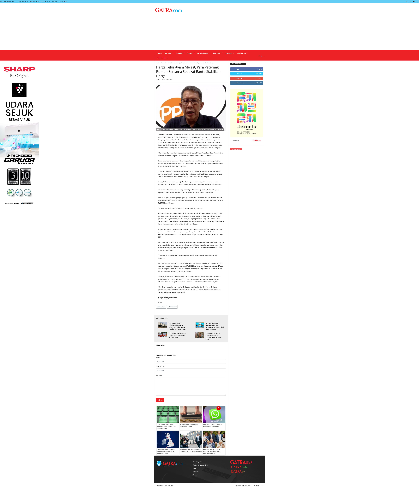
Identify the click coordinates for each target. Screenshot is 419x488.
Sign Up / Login (23, 1)
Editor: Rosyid (164, 299)
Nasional (168, 53)
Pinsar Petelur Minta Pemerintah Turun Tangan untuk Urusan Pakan (213, 336)
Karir (194, 468)
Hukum (189, 53)
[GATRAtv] (240, 471)
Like (260, 69)
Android (256, 485)
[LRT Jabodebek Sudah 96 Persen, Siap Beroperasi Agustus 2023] (162, 334)
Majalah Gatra (45, 1)
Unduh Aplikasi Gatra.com (243, 485)
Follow (259, 74)
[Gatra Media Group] (241, 462)
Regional (229, 53)
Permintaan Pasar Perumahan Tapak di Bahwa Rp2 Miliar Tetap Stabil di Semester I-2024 (177, 326)
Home (160, 53)
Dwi (159, 80)
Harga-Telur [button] (161, 307)
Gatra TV (54, 1)
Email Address (160, 366)
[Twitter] (414, 1)
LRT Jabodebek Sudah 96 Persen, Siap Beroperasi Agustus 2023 (177, 335)
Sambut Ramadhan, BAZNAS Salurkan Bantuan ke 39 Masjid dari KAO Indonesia (215, 326)
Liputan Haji (241, 53)
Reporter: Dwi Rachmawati (168, 297)
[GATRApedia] (240, 467)
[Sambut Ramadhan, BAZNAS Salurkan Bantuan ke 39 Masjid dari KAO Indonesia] (200, 325)
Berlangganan (34, 1)
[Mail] (417, 1)
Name (158, 357)
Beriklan (195, 471)
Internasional (202, 53)
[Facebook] (407, 1)
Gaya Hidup (217, 53)
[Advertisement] (209, 34)
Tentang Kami (197, 462)
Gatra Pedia (63, 1)
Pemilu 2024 (161, 58)
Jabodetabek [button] (172, 307)
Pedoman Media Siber (200, 465)
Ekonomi (179, 53)
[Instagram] (410, 1)
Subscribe (258, 78)
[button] (261, 55)
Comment (159, 375)
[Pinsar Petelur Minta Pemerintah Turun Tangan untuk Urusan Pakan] (199, 335)
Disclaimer (196, 475)
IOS (262, 485)
